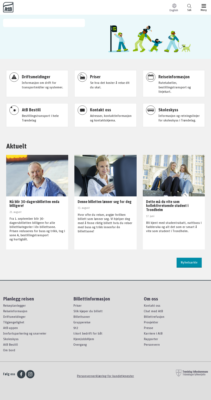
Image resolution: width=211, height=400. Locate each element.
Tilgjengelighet (13, 322)
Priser (77, 305)
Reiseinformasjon (15, 311)
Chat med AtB (153, 311)
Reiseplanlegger (14, 305)
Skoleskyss (11, 339)
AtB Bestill (10, 344)
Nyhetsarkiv (189, 262)
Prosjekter (151, 322)
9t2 (75, 328)
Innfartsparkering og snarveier (24, 333)
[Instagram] (30, 374)
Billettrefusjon (154, 317)
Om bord (9, 350)
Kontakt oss (152, 305)
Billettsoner (81, 317)
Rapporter (151, 339)
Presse (148, 328)
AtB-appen (10, 328)
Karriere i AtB (153, 333)
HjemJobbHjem (83, 339)
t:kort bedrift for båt (87, 333)
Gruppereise (81, 322)
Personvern (152, 344)
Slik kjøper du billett (88, 311)
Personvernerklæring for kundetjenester (105, 376)
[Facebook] (21, 374)
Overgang (80, 344)
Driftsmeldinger (14, 317)
